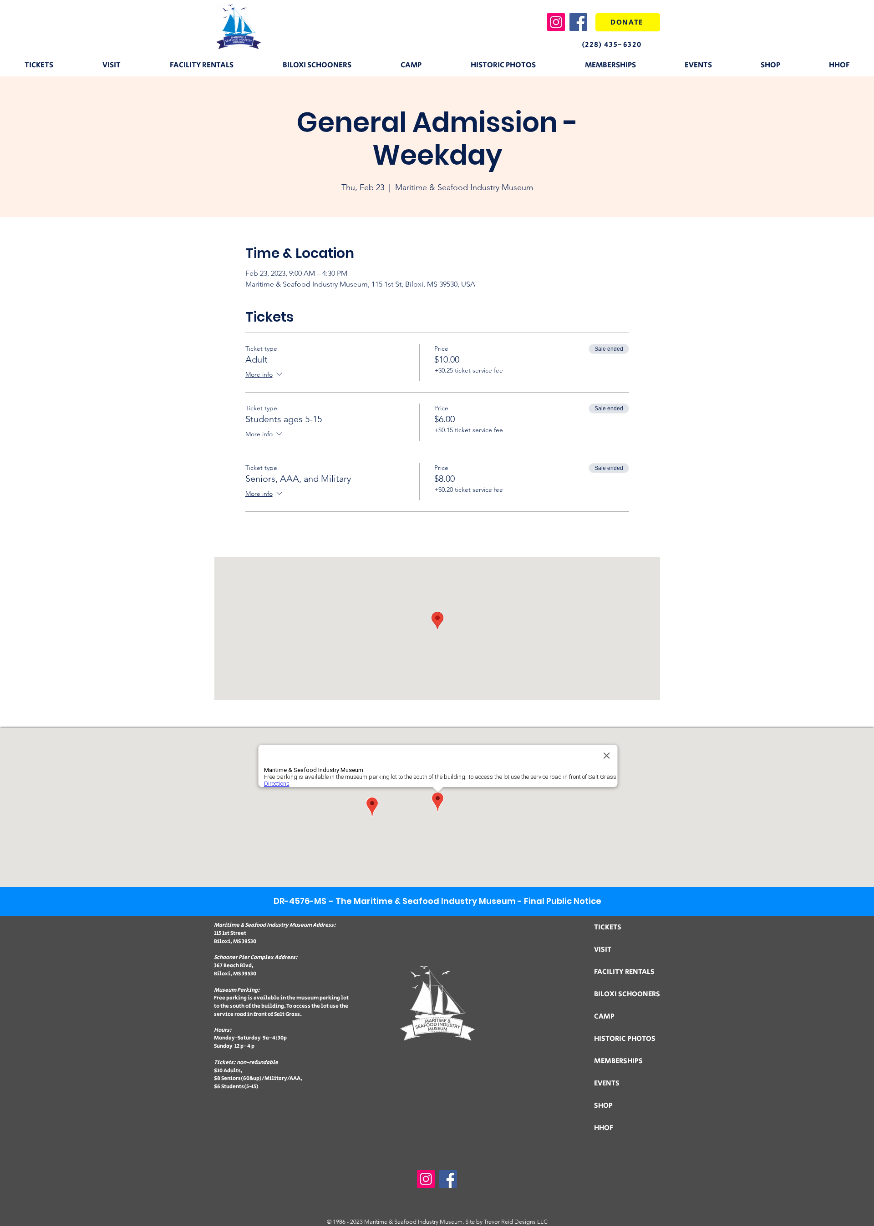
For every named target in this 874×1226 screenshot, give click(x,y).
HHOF (603, 1128)
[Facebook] (578, 22)
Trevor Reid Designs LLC (516, 1221)
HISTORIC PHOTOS (625, 1039)
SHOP (603, 1105)
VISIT (602, 949)
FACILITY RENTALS (624, 972)
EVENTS (607, 1083)
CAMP (604, 1016)
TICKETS (607, 927)
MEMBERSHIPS (618, 1061)
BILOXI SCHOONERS (627, 994)
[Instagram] (556, 22)
